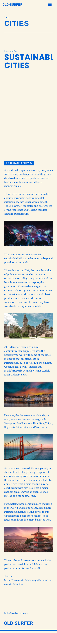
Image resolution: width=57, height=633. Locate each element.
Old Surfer (13, 347)
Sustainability (11, 51)
